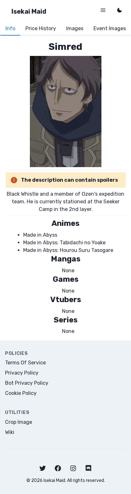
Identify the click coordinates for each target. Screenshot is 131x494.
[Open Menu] (103, 10)
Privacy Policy (21, 373)
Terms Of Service (25, 363)
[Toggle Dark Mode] (119, 10)
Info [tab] (10, 28)
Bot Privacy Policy (26, 383)
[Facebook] (58, 468)
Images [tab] (74, 28)
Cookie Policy (21, 393)
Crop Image (18, 422)
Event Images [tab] (109, 28)
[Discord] (88, 468)
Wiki (9, 432)
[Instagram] (73, 468)
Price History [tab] (40, 28)
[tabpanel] (65, 188)
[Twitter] (42, 468)
